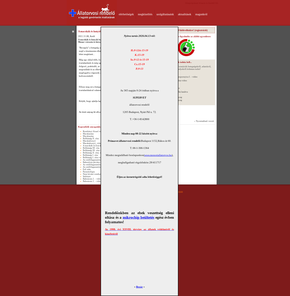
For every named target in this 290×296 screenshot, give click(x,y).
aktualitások (184, 14)
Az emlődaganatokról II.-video (97, 160)
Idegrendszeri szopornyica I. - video (180, 77)
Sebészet (87, 176)
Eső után (87, 169)
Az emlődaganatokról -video (96, 167)
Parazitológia (89, 171)
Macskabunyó (89, 141)
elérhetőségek (126, 14)
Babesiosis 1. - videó (92, 181)
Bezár (139, 286)
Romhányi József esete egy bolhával (99, 131)
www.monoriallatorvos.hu (158, 155)
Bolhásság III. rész (91, 148)
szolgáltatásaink (165, 14)
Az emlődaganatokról (93, 164)
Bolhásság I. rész (90, 155)
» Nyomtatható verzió (204, 121)
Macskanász (88, 133)
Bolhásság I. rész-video (93, 157)
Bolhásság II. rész (91, 138)
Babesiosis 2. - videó (92, 179)
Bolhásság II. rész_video (94, 152)
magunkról (201, 14)
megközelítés (145, 14)
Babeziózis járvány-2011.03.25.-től (99, 162)
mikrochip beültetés (138, 217)
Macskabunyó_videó (92, 143)
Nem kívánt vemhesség (93, 174)
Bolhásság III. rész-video (94, 150)
